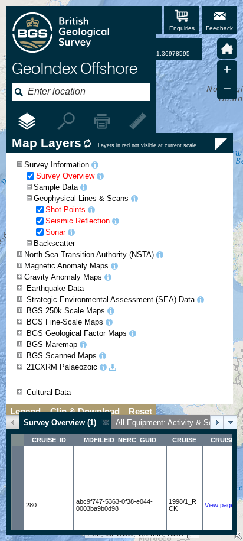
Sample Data (56, 187)
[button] (227, 48)
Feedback (219, 28)
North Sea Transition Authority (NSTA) (89, 254)
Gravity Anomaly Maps (63, 277)
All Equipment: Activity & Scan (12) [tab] (176, 422)
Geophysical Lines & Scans (81, 198)
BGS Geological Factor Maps (77, 333)
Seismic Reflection (77, 220)
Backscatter (54, 243)
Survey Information (56, 164)
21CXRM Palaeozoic (62, 366)
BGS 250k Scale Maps (66, 310)
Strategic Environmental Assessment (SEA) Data (111, 299)
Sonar (55, 232)
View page (219, 504)
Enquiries (182, 28)
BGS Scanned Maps (62, 355)
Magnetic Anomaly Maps (66, 265)
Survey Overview (65, 175)
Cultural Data (49, 392)
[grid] (121, 482)
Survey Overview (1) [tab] (60, 422)
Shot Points (65, 209)
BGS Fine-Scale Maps (65, 322)
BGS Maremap (52, 344)
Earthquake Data (55, 288)
